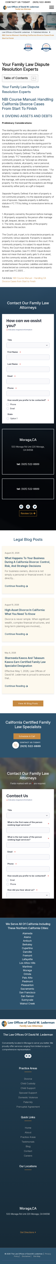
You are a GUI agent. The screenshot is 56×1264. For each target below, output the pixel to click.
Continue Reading (15, 586)
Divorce (28, 1078)
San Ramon (27, 996)
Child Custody (28, 1083)
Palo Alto (27, 977)
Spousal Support (28, 1092)
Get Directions (27, 1232)
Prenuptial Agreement (28, 1106)
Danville (27, 951)
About (28, 1132)
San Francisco (27, 992)
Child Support (28, 1088)
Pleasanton (27, 985)
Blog (28, 1146)
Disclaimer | (26, 1256)
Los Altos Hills (27, 962)
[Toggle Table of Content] (32, 78)
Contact (28, 1151)
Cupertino (27, 948)
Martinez (27, 966)
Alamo (27, 937)
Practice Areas (28, 1137)
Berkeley (27, 944)
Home (28, 1127)
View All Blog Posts (28, 703)
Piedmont (27, 981)
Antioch (27, 940)
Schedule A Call (27, 736)
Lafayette (27, 959)
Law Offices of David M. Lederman (16, 32)
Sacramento (27, 988)
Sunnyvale (27, 999)
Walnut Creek (27, 1003)
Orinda (27, 974)
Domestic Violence (28, 1097)
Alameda (27, 933)
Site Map (36, 1256)
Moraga (27, 970)
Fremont (27, 955)
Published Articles (40, 32)
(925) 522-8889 (42, 2)
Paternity (28, 1102)
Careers (28, 1155)
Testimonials (28, 1141)
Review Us (27, 513)
